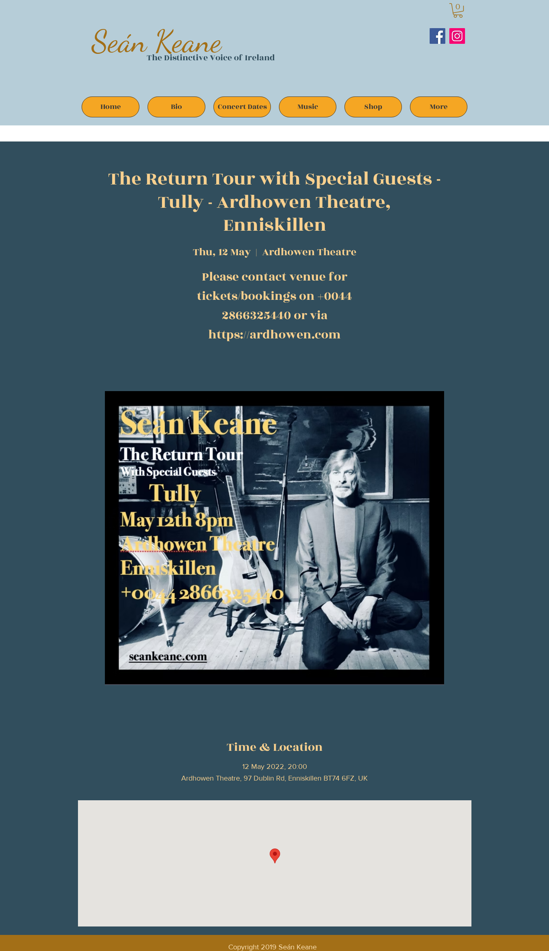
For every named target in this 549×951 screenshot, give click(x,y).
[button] (458, 10)
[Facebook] (437, 36)
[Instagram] (457, 36)
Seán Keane (156, 41)
